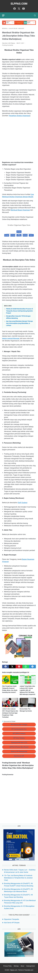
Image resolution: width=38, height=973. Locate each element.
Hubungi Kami (30, 966)
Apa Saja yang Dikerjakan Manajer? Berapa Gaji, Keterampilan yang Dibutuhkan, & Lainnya (19, 323)
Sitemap (16, 966)
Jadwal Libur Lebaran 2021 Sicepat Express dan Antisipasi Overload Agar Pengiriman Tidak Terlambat (10, 713)
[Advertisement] (19, 139)
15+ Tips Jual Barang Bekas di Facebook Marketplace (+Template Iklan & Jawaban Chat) (18, 878)
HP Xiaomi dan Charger (19, 724)
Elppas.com (19, 3)
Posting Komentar (7, 45)
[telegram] (32, 666)
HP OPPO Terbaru (19, 733)
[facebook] (14, 9)
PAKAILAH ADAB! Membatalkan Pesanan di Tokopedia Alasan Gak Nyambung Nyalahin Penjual (19, 311)
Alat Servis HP (19, 756)
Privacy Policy (7, 966)
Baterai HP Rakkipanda (19, 751)
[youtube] (23, 9)
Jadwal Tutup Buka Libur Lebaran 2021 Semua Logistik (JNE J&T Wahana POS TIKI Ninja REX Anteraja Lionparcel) (27, 690)
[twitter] (19, 9)
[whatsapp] (25, 666)
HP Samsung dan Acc (19, 729)
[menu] (4, 15)
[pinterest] (19, 666)
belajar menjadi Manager (10, 338)
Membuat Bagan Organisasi (20, 210)
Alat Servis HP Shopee (11, 923)
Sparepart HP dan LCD (19, 742)
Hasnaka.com (29, 970)
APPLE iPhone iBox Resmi (19, 747)
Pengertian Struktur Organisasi (19, 116)
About (22, 966)
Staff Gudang (22, 503)
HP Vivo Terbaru (19, 738)
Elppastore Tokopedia (11, 919)
